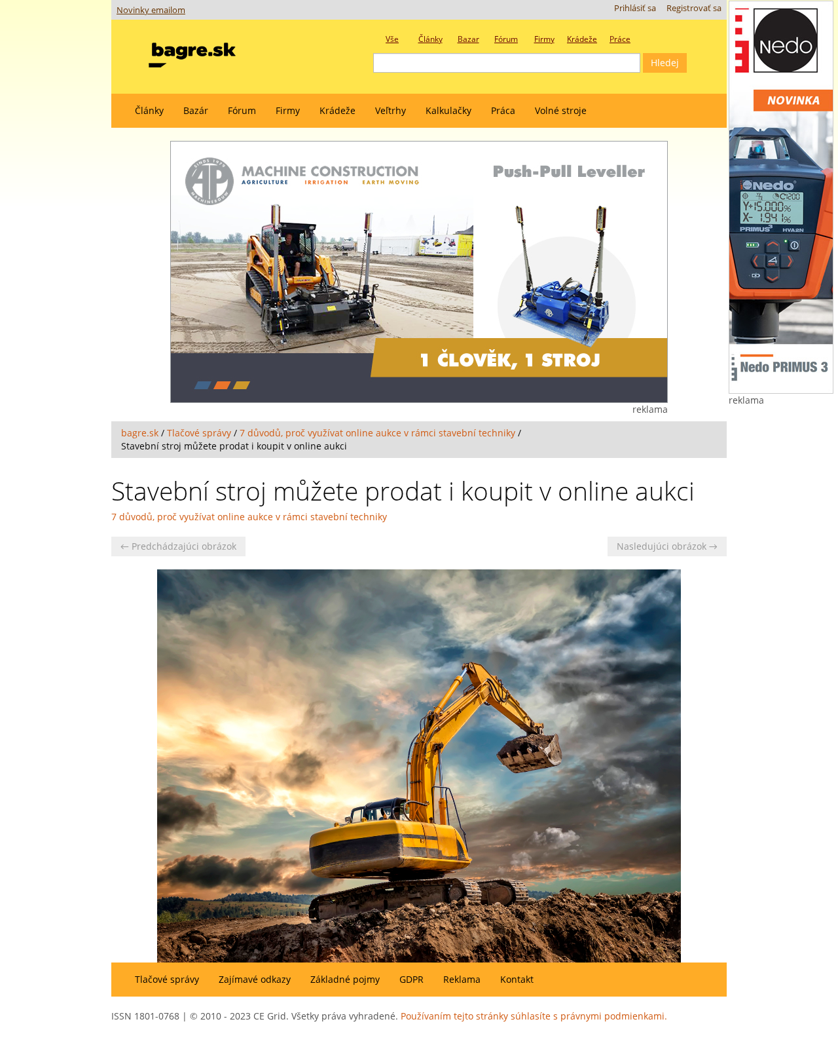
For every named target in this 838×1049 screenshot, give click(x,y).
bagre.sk (139, 433)
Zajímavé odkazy (255, 979)
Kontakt (517, 979)
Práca (503, 110)
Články (149, 110)
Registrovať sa (693, 8)
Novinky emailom (151, 10)
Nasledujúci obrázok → (667, 546)
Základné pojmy (345, 979)
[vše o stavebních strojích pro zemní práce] (192, 52)
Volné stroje (561, 110)
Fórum (242, 110)
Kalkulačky (448, 110)
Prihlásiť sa (635, 8)
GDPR (411, 979)
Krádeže (337, 110)
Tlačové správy (199, 433)
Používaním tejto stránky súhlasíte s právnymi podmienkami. (534, 1016)
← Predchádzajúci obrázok (178, 546)
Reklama (462, 979)
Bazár (195, 110)
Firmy (288, 110)
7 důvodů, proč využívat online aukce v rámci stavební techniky (377, 433)
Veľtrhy (390, 110)
